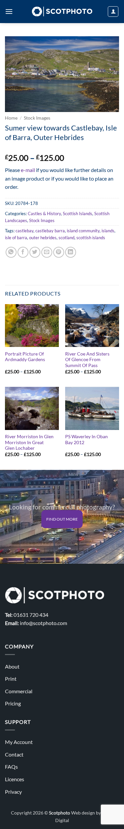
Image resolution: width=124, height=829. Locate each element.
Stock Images (37, 118)
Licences (14, 779)
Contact (14, 754)
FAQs (11, 766)
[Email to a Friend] (46, 252)
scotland (66, 237)
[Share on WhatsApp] (11, 252)
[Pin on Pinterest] (58, 252)
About (12, 666)
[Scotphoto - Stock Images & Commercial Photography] (62, 11)
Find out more (62, 519)
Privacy (13, 791)
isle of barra (16, 237)
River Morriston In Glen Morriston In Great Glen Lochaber (29, 442)
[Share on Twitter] (34, 252)
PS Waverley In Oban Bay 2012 (86, 439)
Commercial (18, 691)
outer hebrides (43, 237)
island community (83, 230)
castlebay (24, 230)
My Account (19, 742)
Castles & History (44, 213)
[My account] (113, 11)
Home (11, 118)
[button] (9, 11)
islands (108, 230)
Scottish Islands (77, 213)
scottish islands (90, 237)
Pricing (13, 703)
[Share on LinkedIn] (70, 252)
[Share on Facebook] (23, 252)
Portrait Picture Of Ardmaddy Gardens (25, 356)
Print (11, 678)
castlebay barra (50, 230)
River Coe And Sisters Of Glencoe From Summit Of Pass (87, 359)
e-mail (28, 170)
